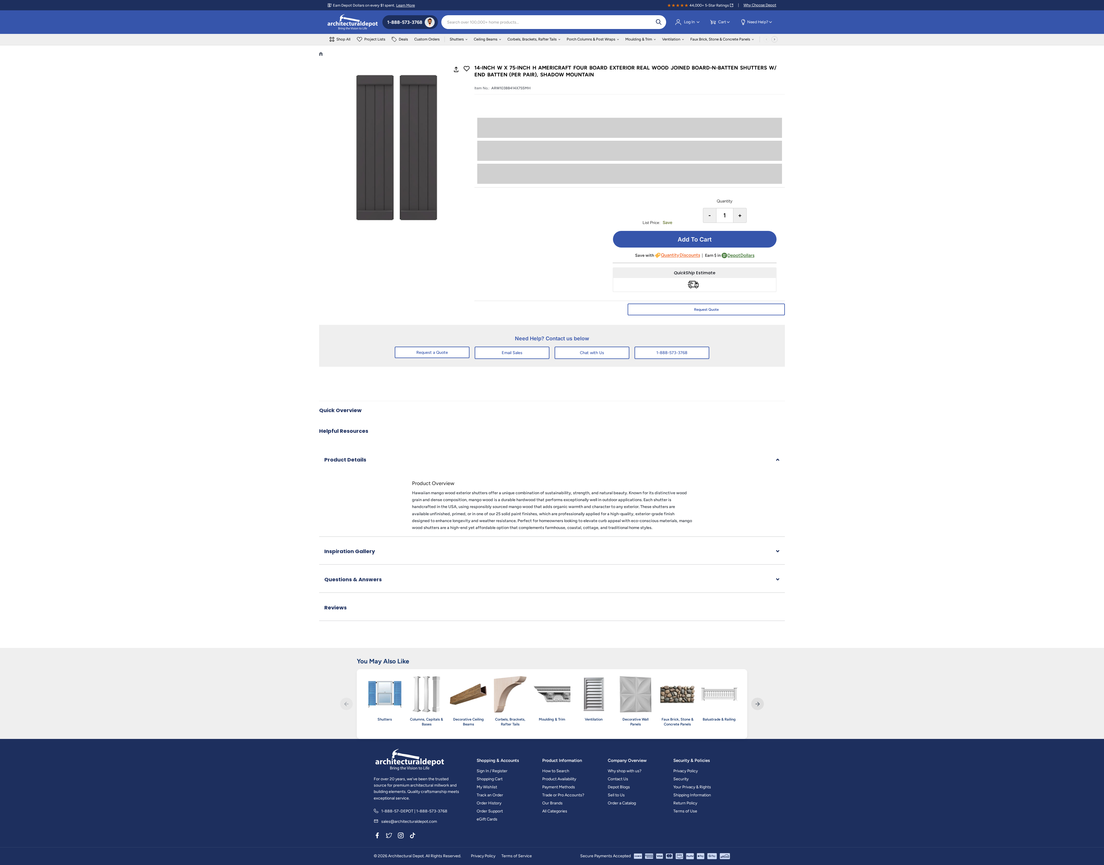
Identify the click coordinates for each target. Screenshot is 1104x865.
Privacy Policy (685, 771)
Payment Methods (558, 787)
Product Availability (559, 779)
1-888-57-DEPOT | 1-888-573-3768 (414, 811)
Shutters (457, 39)
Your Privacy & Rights (692, 787)
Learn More (405, 5)
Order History (489, 803)
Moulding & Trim (638, 39)
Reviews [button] (335, 607)
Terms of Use (685, 811)
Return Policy (685, 803)
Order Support (490, 811)
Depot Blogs (619, 787)
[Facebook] (377, 836)
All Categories (554, 811)
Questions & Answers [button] (353, 579)
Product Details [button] (345, 459)
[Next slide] (757, 704)
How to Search (555, 771)
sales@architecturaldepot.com (409, 821)
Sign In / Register (492, 771)
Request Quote (706, 309)
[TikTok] (412, 836)
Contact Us (618, 779)
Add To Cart (695, 239)
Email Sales (512, 352)
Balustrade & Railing (719, 719)
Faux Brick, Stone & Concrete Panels (720, 39)
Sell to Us (616, 795)
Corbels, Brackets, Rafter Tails (532, 39)
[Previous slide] (346, 704)
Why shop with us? (624, 771)
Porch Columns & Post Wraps (591, 39)
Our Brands (552, 803)
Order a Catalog (622, 803)
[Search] (658, 22)
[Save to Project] (466, 69)
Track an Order (490, 795)
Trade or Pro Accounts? (563, 795)
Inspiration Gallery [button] (349, 551)
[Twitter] (389, 836)
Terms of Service (516, 856)
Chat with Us (592, 352)
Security (681, 779)
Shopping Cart (490, 779)
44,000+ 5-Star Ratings (709, 5)
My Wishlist (487, 787)
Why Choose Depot (759, 5)
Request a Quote (432, 352)
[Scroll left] (766, 39)
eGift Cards (487, 819)
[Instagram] (400, 836)
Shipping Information (692, 795)
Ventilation (671, 39)
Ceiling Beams (485, 39)
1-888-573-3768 (671, 352)
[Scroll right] (774, 39)
